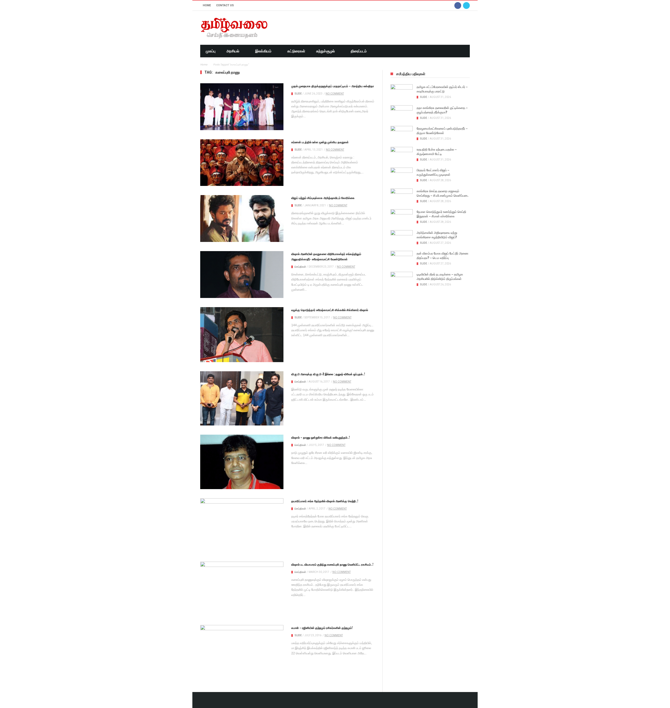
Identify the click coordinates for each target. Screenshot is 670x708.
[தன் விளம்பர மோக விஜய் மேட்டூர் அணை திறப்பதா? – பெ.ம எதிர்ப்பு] (401, 259)
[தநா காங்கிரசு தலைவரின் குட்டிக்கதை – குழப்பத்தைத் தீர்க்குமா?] (401, 113)
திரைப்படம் (359, 51)
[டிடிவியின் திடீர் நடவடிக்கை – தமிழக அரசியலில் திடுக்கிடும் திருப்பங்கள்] (401, 279)
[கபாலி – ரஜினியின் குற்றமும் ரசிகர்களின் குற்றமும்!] (241, 652)
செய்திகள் (300, 266)
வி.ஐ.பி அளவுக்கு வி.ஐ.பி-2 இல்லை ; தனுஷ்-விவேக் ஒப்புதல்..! (328, 374)
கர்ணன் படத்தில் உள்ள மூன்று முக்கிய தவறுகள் (320, 142)
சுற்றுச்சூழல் (325, 51)
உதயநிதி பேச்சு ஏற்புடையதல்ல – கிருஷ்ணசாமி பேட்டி (437, 151)
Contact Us (225, 5)
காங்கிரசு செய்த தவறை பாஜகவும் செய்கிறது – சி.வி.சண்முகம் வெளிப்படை (443, 193)
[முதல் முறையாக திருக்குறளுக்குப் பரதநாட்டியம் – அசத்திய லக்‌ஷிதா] (241, 106)
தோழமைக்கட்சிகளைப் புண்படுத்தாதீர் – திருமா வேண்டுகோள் (442, 130)
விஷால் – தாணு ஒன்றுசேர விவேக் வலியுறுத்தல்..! (320, 437)
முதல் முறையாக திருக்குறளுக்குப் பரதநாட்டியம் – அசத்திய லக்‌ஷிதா (332, 86)
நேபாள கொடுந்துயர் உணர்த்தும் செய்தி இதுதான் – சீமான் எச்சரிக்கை (441, 213)
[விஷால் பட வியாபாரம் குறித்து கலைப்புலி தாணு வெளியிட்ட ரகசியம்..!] (241, 589)
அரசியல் (232, 51)
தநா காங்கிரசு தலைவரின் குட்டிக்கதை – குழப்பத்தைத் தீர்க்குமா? (442, 109)
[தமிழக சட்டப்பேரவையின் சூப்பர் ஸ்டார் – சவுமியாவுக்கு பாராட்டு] (401, 92)
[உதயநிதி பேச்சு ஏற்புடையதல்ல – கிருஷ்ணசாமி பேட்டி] (401, 155)
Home (207, 5)
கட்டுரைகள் (296, 51)
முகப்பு (210, 51)
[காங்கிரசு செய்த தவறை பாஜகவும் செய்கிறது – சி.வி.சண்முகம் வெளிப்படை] (401, 196)
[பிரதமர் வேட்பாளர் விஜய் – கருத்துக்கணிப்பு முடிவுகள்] (401, 175)
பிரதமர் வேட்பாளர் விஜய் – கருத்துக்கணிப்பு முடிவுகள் (433, 172)
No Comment (335, 93)
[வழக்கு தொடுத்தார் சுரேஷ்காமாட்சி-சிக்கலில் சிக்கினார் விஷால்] (241, 334)
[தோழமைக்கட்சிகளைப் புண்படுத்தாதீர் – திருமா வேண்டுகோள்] (401, 134)
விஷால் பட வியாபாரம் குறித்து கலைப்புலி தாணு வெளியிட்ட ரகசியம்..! (332, 564)
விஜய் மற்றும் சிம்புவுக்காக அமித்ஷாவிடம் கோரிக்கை (323, 198)
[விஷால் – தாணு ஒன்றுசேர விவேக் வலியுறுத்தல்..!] (241, 462)
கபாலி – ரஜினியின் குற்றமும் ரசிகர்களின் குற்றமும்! (322, 628)
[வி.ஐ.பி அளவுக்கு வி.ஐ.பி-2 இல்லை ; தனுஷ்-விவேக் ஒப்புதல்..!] (241, 398)
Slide (298, 93)
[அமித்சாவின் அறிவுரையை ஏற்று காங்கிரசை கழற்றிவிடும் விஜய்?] (401, 238)
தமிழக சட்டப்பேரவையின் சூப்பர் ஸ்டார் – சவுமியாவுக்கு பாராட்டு (442, 88)
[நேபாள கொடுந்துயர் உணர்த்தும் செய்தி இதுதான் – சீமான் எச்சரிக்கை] (401, 217)
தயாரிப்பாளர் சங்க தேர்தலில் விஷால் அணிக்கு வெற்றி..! (324, 501)
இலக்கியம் (263, 51)
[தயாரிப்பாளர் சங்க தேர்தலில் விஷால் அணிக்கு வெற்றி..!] (241, 525)
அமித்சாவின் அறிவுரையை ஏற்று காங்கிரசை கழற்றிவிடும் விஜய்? (437, 234)
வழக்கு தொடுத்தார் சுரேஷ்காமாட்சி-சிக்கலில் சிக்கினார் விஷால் (329, 310)
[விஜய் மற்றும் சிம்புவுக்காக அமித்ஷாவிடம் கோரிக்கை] (241, 218)
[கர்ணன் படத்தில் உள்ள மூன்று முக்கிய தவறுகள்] (241, 162)
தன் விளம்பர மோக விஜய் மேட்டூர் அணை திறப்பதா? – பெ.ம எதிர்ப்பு (442, 255)
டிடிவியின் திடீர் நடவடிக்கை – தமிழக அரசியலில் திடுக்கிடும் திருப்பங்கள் (440, 276)
